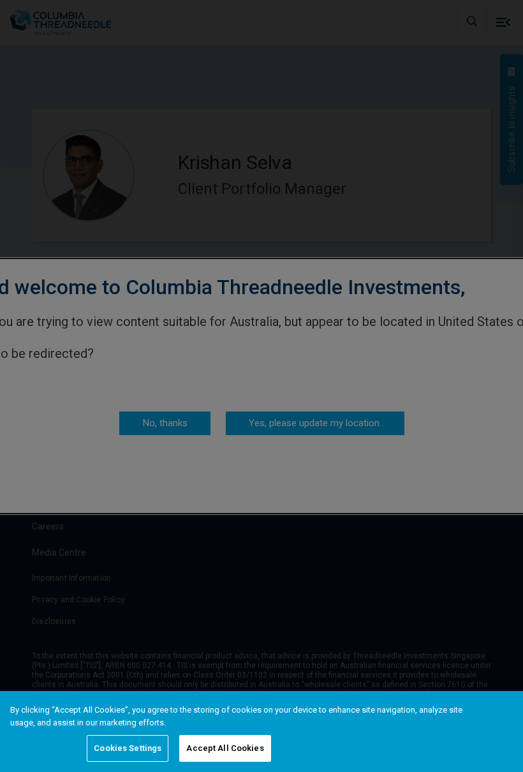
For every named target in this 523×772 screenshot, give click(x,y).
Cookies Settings (127, 748)
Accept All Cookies (224, 748)
